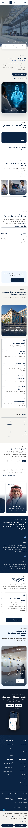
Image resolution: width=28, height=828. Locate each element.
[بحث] (6, 2)
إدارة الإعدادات (23, 821)
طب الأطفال (11, 461)
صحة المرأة (22, 464)
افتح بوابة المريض (15, 708)
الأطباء (25, 748)
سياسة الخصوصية (23, 809)
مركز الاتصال (10, 681)
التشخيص (14, 464)
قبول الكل (7, 825)
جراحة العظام (7, 469)
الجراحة (10, 466)
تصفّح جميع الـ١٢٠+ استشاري (9, 475)
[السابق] (25, 174)
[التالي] (20, 174)
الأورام (24, 233)
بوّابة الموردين (23, 782)
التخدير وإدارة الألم (12, 472)
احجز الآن (20, 681)
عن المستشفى (9, 744)
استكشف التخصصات (17, 280)
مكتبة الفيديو (23, 770)
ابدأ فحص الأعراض (18, 74)
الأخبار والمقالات (23, 763)
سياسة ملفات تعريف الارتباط (19, 816)
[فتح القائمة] (25, 2)
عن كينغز (11, 751)
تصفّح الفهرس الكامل (21, 226)
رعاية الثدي (24, 241)
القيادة (11, 755)
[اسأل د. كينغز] (4, 810)
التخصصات (24, 744)
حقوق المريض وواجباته (13, 809)
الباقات (25, 785)
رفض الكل (20, 825)
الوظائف (24, 766)
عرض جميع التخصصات (14, 619)
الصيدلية (24, 751)
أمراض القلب (22, 472)
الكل (24, 461)
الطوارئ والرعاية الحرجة (20, 466)
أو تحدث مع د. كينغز (18, 78)
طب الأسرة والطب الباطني (19, 469)
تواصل (11, 748)
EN (2, 2)
